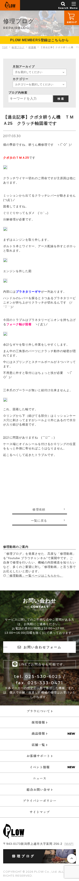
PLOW (10, 5)
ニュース (39, 778)
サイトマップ (39, 812)
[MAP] (69, 843)
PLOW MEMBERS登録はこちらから (39, 40)
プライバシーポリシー (39, 800)
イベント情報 (39, 767)
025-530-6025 (43, 676)
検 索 (61, 98)
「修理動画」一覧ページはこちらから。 (34, 575)
